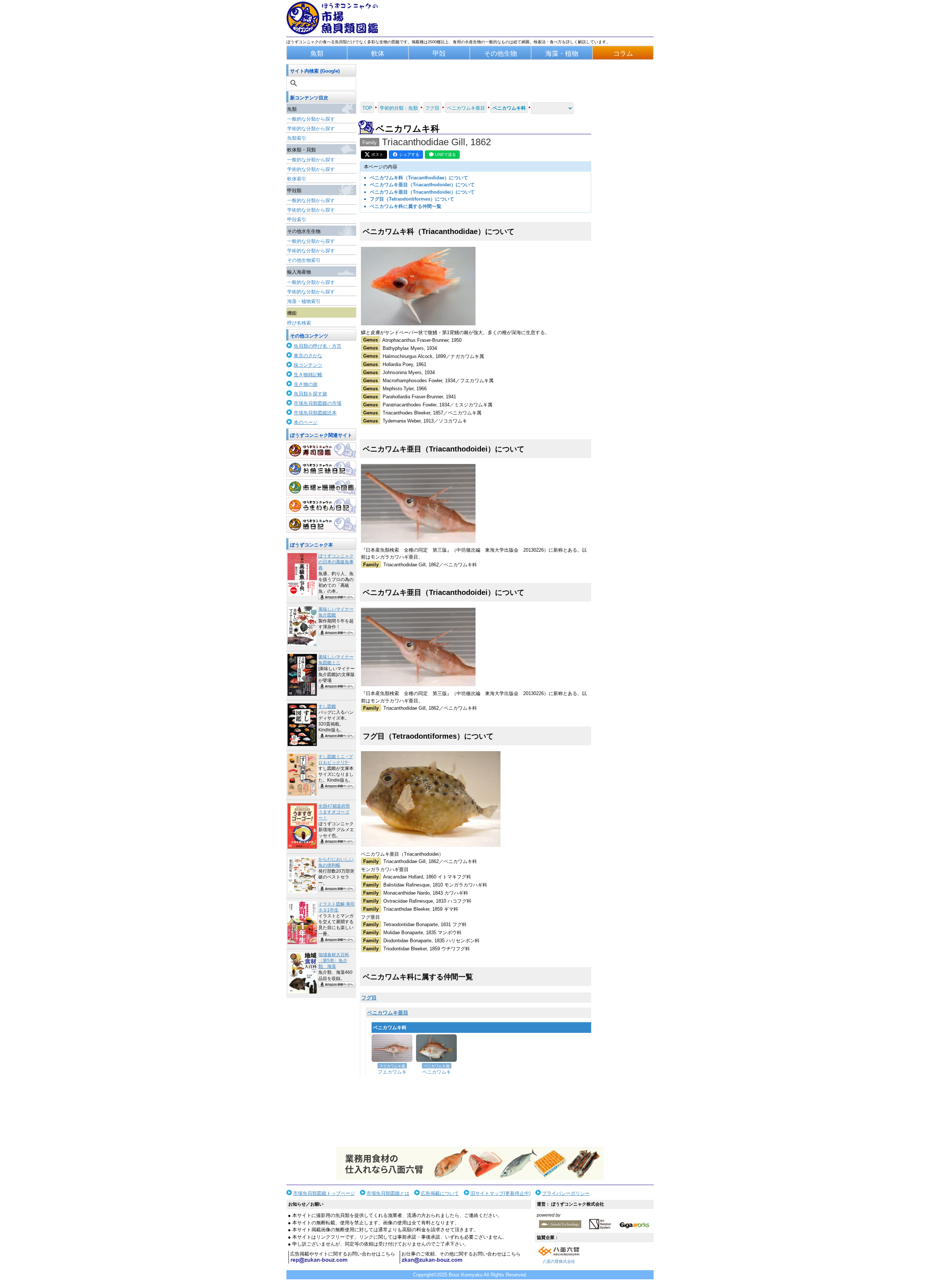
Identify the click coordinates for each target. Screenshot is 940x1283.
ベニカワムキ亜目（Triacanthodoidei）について (422, 184)
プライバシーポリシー (566, 1193)
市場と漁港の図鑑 (321, 487)
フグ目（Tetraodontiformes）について (412, 199)
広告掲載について (440, 1193)
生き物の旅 (306, 384)
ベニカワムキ (436, 1072)
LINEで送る (445, 154)
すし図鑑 (327, 706)
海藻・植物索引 (304, 301)
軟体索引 (296, 179)
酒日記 (321, 524)
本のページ (306, 422)
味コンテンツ (308, 365)
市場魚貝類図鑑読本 (315, 413)
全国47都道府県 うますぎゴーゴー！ (334, 812)
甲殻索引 (296, 219)
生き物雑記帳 (308, 374)
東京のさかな (308, 355)
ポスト (377, 154)
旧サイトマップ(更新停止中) (500, 1193)
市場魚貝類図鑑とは (387, 1193)
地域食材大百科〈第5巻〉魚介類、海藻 (333, 960)
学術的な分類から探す (311, 128)
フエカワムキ (392, 1072)
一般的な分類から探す (311, 119)
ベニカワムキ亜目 (387, 1013)
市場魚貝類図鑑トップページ (324, 1193)
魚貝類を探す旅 (310, 393)
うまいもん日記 (321, 506)
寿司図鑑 (321, 450)
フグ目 (369, 998)
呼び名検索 (299, 323)
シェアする (409, 154)
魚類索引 (296, 138)
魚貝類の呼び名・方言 (317, 346)
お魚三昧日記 (321, 469)
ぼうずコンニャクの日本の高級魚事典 (336, 561)
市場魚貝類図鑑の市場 (317, 403)
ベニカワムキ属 (436, 1066)
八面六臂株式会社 (559, 1261)
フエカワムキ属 (392, 1066)
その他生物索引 (304, 260)
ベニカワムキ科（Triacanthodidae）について (419, 177)
